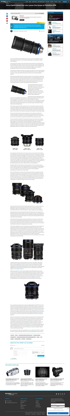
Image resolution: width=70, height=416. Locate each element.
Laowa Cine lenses (37, 335)
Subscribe (65, 1)
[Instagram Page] (60, 394)
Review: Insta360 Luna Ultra (56, 23)
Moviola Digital (38, 406)
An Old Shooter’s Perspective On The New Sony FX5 (56, 54)
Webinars (22, 406)
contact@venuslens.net (18, 268)
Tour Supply (38, 403)
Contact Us (22, 408)
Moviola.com (38, 405)
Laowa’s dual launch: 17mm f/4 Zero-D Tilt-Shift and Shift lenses (57, 379)
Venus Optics (31, 330)
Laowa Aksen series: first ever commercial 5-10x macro (12, 379)
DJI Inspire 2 (32, 309)
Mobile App (22, 402)
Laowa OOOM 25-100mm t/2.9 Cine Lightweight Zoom (26, 337)
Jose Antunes (15, 31)
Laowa (16, 335)
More (59, 1)
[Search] (68, 1)
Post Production (41, 1)
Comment (42, 31)
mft (41, 337)
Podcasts (47, 1)
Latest (27, 1)
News (30, 1)
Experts (56, 1)
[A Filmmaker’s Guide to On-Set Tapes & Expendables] (50, 45)
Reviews (51, 1)
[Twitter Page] (58, 394)
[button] (68, 408)
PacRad (37, 402)
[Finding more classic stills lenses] (50, 31)
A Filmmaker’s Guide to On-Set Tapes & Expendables (56, 46)
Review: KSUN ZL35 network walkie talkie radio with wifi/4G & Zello (56, 28)
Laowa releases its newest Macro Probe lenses (41, 379)
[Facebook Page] (56, 394)
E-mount (12, 335)
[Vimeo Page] (64, 394)
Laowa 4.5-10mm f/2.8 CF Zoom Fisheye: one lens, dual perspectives (27, 379)
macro (38, 337)
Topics (21, 403)
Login (43, 345)
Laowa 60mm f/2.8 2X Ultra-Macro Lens (25, 335)
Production (34, 1)
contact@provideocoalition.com (11, 402)
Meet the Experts (23, 405)
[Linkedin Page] (62, 394)
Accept (58, 413)
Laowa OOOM (13, 337)
